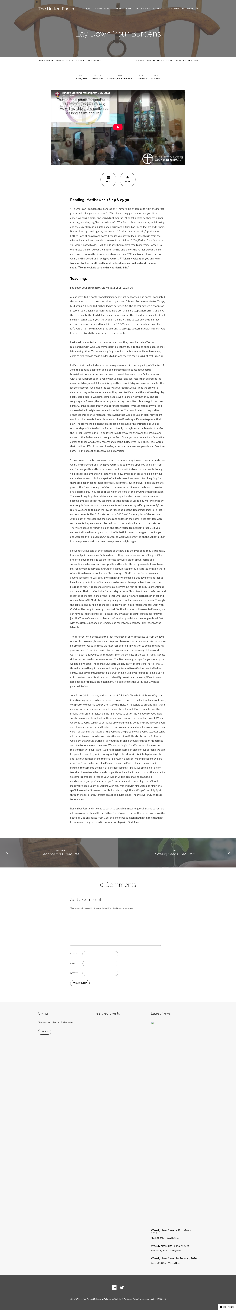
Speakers (180, 61)
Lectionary (142, 78)
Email (73, 963)
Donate (44, 1032)
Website (74, 973)
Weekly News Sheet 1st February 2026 (174, 1258)
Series (159, 61)
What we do (159, 9)
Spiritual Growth (64, 61)
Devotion (80, 61)
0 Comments (228, 1307)
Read (108, 181)
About (89, 9)
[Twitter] (122, 1287)
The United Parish (56, 8)
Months (192, 61)
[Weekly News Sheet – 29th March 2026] (174, 1224)
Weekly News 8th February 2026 (170, 1245)
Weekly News (173, 1238)
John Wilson (97, 78)
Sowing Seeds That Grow (175, 854)
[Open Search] (197, 9)
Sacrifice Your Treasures (60, 854)
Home (40, 61)
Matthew (155, 78)
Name (73, 954)
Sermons (117, 9)
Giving (128, 9)
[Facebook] (114, 1287)
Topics (149, 61)
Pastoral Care (142, 9)
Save (127, 181)
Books (169, 61)
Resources (187, 9)
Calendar (174, 9)
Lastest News (102, 9)
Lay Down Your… (94, 61)
